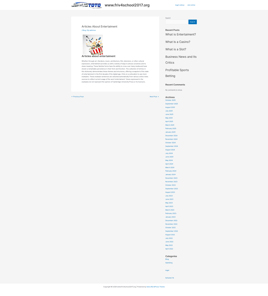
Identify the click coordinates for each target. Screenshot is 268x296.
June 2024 (169, 157)
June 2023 (169, 199)
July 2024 (169, 153)
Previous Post (77, 97)
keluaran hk (169, 278)
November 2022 (171, 224)
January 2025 (170, 132)
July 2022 (169, 238)
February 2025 (170, 128)
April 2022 (169, 249)
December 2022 (171, 220)
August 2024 (170, 150)
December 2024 (171, 136)
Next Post (154, 97)
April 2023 (169, 206)
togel (167, 270)
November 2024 (171, 139)
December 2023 (171, 178)
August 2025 (170, 107)
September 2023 (171, 189)
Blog (84, 30)
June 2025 (169, 114)
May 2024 (169, 160)
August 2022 (170, 235)
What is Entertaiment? (180, 34)
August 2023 (170, 192)
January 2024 (170, 174)
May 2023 (169, 203)
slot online (191, 5)
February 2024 (170, 171)
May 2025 (169, 118)
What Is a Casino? (177, 42)
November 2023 (171, 182)
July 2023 (169, 196)
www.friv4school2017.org (127, 5)
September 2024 (171, 146)
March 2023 (169, 210)
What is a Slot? (175, 49)
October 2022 (170, 227)
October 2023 (170, 185)
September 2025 (171, 104)
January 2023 (170, 217)
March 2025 (169, 125)
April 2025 (169, 121)
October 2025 (170, 100)
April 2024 (169, 164)
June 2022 (169, 242)
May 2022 (169, 245)
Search (168, 18)
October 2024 (170, 143)
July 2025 (169, 111)
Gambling (168, 263)
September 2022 (171, 231)
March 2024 (169, 167)
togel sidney (179, 5)
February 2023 (170, 213)
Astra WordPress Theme (156, 287)
